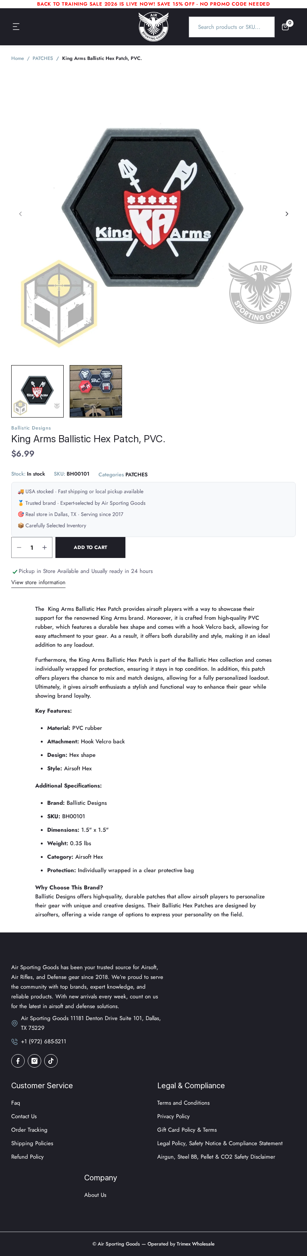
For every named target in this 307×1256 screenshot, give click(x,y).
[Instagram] (34, 1061)
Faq (15, 1103)
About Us (95, 1195)
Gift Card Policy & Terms (187, 1130)
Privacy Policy (173, 1116)
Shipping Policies (32, 1143)
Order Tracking (29, 1130)
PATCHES (136, 474)
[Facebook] (18, 1061)
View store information (38, 582)
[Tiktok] (51, 1061)
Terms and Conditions (183, 1103)
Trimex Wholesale (195, 1243)
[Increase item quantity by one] (44, 547)
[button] (16, 27)
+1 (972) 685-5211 (43, 1041)
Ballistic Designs (31, 427)
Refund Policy (27, 1157)
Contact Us (24, 1116)
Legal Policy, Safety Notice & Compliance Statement (220, 1143)
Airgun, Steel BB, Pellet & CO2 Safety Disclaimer (216, 1157)
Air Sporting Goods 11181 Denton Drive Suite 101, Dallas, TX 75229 (91, 1023)
